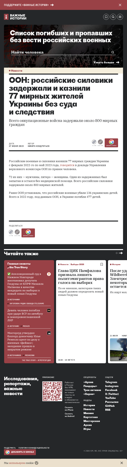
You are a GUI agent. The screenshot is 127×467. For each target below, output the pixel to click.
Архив (88, 425)
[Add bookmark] (101, 264)
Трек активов (92, 390)
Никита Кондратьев (38, 146)
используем (17, 463)
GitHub (110, 405)
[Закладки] (106, 17)
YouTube (110, 398)
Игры (87, 429)
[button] (120, 17)
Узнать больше (104, 62)
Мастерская (92, 421)
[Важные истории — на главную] (15, 17)
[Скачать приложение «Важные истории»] (52, 391)
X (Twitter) (112, 394)
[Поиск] (113, 17)
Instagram (111, 386)
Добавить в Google (111, 145)
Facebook (111, 390)
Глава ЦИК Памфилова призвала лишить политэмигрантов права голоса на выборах (81, 276)
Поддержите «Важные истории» (26, 5)
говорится (67, 165)
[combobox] (62, 52)
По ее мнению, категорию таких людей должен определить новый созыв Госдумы (81, 291)
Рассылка (111, 401)
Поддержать (10, 448)
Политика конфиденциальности (34, 448)
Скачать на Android (69, 415)
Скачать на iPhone (69, 408)
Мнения (89, 413)
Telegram (111, 382)
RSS (107, 409)
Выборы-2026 (77, 264)
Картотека (91, 417)
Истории (116, 264)
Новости (16, 70)
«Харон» (89, 394)
